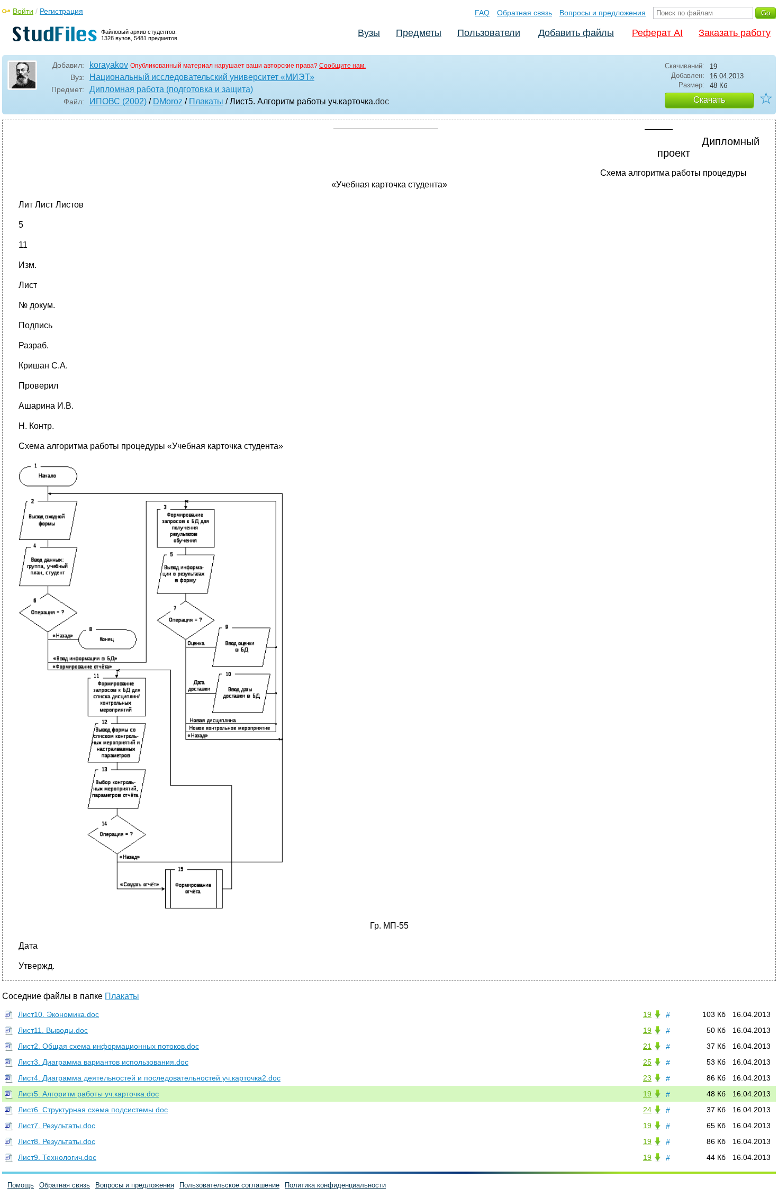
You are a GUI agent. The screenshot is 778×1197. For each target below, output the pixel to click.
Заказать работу (735, 33)
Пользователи (488, 33)
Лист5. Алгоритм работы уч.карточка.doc (88, 1094)
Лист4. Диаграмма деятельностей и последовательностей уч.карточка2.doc (149, 1078)
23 (647, 1078)
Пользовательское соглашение (229, 1185)
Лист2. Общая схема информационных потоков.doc (108, 1046)
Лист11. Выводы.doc (53, 1030)
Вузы (369, 33)
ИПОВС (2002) (118, 101)
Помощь (20, 1185)
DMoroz (168, 101)
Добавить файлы (576, 33)
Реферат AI (657, 33)
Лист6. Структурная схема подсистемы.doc (93, 1109)
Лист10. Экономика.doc (58, 1014)
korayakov (108, 64)
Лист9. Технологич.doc (57, 1157)
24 (647, 1109)
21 (647, 1046)
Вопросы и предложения (602, 12)
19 (647, 1014)
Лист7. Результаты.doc (56, 1125)
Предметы (418, 33)
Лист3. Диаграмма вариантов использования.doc (103, 1062)
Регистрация (61, 11)
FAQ (482, 12)
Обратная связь (524, 12)
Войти (23, 11)
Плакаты (206, 101)
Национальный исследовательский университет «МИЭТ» (201, 77)
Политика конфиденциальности (335, 1185)
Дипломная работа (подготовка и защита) (171, 89)
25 (647, 1062)
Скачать (709, 99)
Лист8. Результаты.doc (56, 1141)
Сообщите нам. (342, 65)
